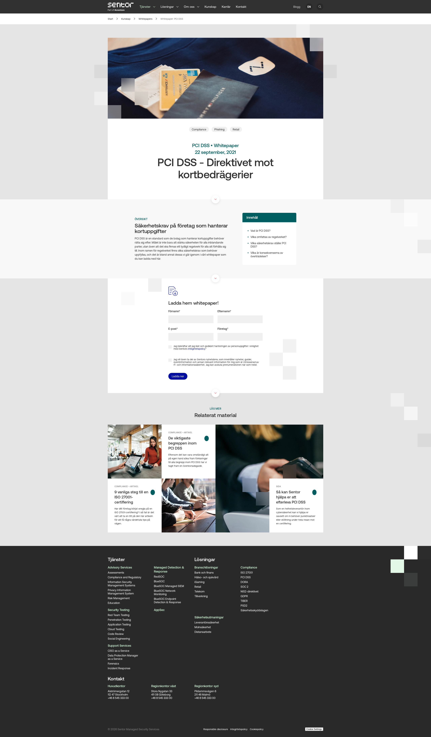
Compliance (199, 129)
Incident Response (119, 668)
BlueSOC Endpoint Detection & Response (167, 600)
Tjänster (145, 6)
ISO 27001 (247, 572)
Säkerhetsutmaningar (208, 617)
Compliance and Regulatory (124, 577)
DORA (244, 582)
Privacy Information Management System (121, 592)
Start (110, 19)
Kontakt (241, 6)
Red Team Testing (118, 615)
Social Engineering (119, 638)
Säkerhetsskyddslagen (254, 610)
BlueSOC (159, 581)
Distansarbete (202, 631)
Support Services (119, 645)
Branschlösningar (206, 567)
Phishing (219, 129)
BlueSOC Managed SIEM (169, 586)
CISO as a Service (118, 650)
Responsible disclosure (215, 729)
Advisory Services (120, 567)
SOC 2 (244, 586)
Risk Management (119, 598)
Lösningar (167, 6)
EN (309, 6)
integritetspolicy (196, 348)
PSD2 (244, 605)
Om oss (189, 6)
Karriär (226, 6)
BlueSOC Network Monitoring (164, 592)
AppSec (159, 610)
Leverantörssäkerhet (206, 622)
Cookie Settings (314, 729)
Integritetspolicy (238, 729)
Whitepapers (145, 19)
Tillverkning (201, 596)
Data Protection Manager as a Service (123, 657)
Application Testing (119, 624)
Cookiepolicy (256, 729)
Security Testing (118, 610)
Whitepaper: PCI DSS (171, 19)
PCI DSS (246, 577)
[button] (155, 7)
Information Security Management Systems (121, 583)
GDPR (244, 596)
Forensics (113, 663)
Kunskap (210, 6)
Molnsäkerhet (202, 627)
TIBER (244, 600)
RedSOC (159, 576)
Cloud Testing (116, 629)
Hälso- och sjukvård (206, 577)
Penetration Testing (119, 619)
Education (114, 602)
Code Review (116, 633)
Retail (236, 129)
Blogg (296, 6)
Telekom (199, 591)
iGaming (199, 582)
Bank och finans (204, 572)
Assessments (116, 572)
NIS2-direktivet (249, 591)
